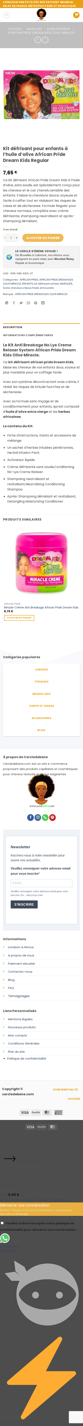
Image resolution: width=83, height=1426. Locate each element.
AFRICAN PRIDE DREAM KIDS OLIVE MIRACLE (41, 33)
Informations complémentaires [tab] (28, 335)
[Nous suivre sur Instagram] (37, 817)
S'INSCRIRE (24, 904)
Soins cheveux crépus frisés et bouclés (28, 288)
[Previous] (7, 137)
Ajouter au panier (43, 238)
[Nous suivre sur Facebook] (30, 817)
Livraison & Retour (21, 947)
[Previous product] (45, 40)
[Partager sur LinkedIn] (43, 303)
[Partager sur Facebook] (14, 303)
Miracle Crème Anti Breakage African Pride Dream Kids (41, 607)
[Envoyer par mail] (28, 303)
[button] (6, 15)
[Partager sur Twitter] (21, 303)
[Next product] (38, 40)
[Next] (18, 137)
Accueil (15, 29)
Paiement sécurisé (21, 964)
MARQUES (34, 29)
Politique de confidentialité (26, 1059)
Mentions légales (20, 1019)
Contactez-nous (20, 972)
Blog (11, 980)
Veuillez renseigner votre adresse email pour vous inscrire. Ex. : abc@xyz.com (39, 893)
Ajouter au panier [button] (19, 617)
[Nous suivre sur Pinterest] (52, 817)
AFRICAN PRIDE (58, 29)
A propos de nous (21, 955)
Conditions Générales (23, 1044)
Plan (11, 1052)
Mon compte (17, 1035)
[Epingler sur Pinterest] (35, 303)
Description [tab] (12, 327)
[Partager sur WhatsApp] (6, 303)
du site (19, 1052)
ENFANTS (27, 283)
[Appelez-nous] (45, 817)
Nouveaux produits (22, 1027)
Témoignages (19, 996)
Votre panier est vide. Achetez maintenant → (36, 1200)
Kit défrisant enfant (46, 283)
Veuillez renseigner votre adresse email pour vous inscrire (40, 871)
